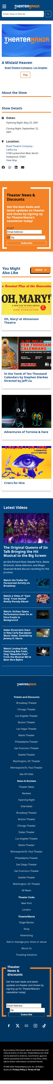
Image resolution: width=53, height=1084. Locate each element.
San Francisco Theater (26, 748)
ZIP (8, 237)
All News (26, 890)
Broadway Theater (26, 703)
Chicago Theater (26, 709)
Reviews (26, 793)
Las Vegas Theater (26, 728)
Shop (26, 929)
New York (26, 903)
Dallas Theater (27, 832)
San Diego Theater (26, 864)
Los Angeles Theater (26, 715)
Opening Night (26, 799)
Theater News (26, 786)
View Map (11, 160)
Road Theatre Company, (19, 67)
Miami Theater (26, 735)
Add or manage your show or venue (26, 941)
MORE (39, 270)
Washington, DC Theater (26, 761)
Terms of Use (34, 1069)
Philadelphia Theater (26, 741)
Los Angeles (40, 67)
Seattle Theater (26, 754)
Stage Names (26, 922)
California (11, 149)
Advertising (26, 935)
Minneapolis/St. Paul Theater (26, 767)
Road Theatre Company (19, 146)
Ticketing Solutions (26, 954)
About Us (26, 948)
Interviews (26, 806)
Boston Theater (26, 722)
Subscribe (26, 243)
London (26, 909)
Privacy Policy (19, 1069)
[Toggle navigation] (2, 6)
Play (25, 74)
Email (10, 228)
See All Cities (26, 774)
